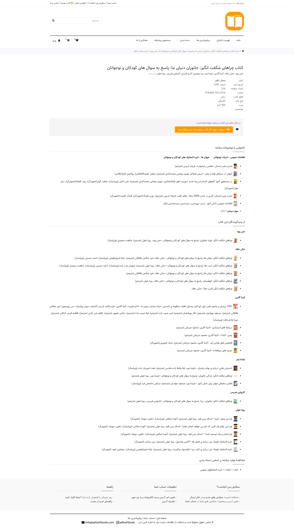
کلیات (228, 470)
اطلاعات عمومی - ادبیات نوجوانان (229, 157)
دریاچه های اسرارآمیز (222, 328)
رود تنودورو (198, 73)
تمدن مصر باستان (224, 166)
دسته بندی (185, 40)
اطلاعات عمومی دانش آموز (220, 204)
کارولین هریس (173, 73)
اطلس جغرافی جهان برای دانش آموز (215, 383)
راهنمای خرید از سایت (101, 501)
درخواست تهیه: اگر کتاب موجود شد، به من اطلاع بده (202, 130)
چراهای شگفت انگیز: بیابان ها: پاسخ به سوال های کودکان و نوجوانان (200, 258)
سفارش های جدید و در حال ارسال (206, 497)
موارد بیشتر (232, 211)
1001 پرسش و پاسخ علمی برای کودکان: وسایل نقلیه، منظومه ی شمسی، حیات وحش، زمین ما (187, 306)
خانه (238, 40)
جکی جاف (229, 73)
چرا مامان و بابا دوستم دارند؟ (219, 434)
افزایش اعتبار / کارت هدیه (73, 3)
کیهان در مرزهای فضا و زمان (219, 174)
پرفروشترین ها (203, 40)
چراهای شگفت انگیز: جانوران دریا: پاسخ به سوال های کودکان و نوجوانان (198, 401)
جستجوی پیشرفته (162, 40)
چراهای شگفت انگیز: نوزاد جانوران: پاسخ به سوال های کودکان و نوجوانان (198, 240)
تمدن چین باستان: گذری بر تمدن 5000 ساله (211, 196)
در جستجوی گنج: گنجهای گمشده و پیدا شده (211, 181)
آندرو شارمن (186, 73)
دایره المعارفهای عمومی (211, 470)
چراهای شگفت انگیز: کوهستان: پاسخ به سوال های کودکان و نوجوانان (199, 281)
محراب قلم (220, 81)
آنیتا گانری (219, 73)
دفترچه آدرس (168, 501)
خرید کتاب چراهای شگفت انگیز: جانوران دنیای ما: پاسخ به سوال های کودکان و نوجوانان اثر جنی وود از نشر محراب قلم (186, 51)
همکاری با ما (142, 40)
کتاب (235, 470)
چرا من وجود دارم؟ (223, 419)
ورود (54, 40)
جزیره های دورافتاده (223, 350)
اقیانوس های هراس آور (221, 343)
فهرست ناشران (223, 40)
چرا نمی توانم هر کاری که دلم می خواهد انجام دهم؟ (207, 426)
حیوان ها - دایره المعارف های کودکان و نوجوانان (187, 157)
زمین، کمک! (226, 335)
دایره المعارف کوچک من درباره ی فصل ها (212, 442)
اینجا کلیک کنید (72, 497)
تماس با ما (54, 3)
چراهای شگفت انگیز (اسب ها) (218, 289)
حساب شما (112, 3)
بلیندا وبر (209, 73)
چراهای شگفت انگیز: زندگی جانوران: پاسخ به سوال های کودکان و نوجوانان (197, 376)
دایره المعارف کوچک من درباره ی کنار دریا (212, 449)
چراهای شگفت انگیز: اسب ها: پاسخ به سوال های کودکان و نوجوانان (200, 266)
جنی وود (239, 73)
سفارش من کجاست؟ (96, 3)
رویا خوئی (161, 73)
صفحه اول (161, 518)
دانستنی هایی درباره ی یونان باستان (215, 368)
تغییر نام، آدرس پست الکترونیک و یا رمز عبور (153, 497)
